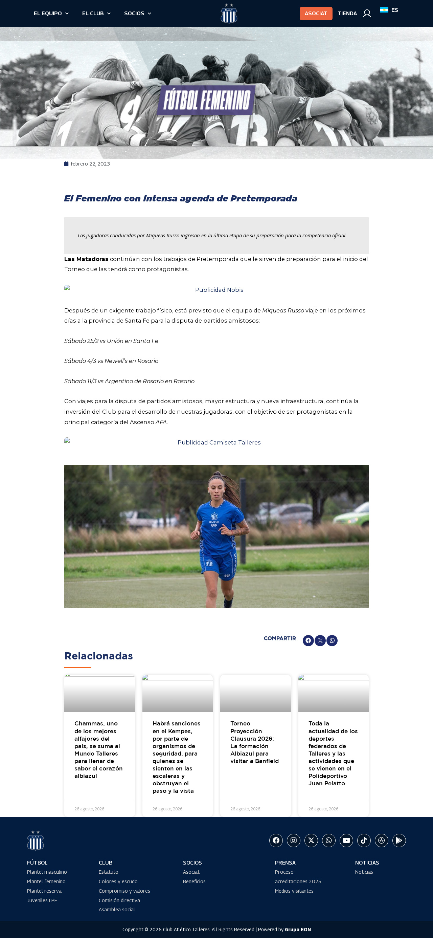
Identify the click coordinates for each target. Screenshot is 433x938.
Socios (134, 13)
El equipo (48, 13)
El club (93, 13)
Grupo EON (298, 929)
